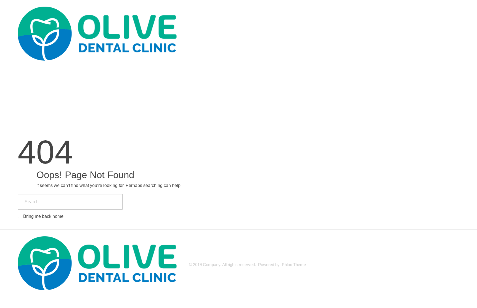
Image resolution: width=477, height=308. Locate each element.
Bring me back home (42, 216)
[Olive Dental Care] (100, 34)
